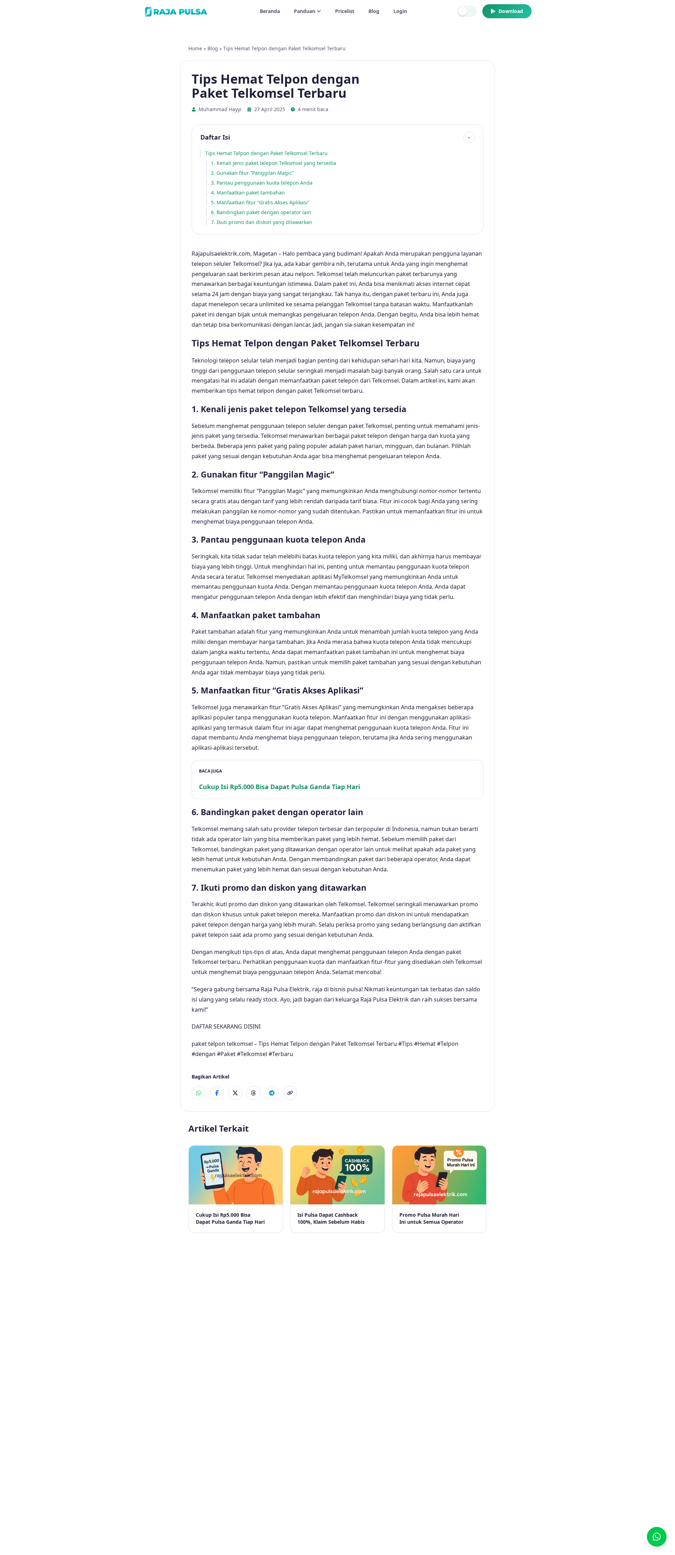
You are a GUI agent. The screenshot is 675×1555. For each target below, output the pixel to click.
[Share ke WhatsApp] (199, 1093)
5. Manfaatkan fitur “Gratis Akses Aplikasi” (260, 202)
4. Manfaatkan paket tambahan (248, 192)
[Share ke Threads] (253, 1093)
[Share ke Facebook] (217, 1093)
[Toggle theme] (467, 11)
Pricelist (344, 11)
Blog (373, 11)
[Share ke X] (235, 1093)
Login (400, 11)
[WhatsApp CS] (657, 1537)
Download (511, 11)
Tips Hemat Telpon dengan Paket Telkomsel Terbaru (266, 153)
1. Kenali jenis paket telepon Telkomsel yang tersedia (273, 163)
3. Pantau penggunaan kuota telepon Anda (262, 182)
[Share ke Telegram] (272, 1093)
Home (195, 48)
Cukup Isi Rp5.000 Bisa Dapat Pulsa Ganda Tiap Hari (279, 786)
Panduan (304, 11)
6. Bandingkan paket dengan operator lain (261, 212)
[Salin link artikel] (290, 1093)
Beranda (270, 11)
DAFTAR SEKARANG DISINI (226, 1026)
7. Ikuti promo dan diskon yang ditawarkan (261, 222)
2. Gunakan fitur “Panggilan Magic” (252, 172)
